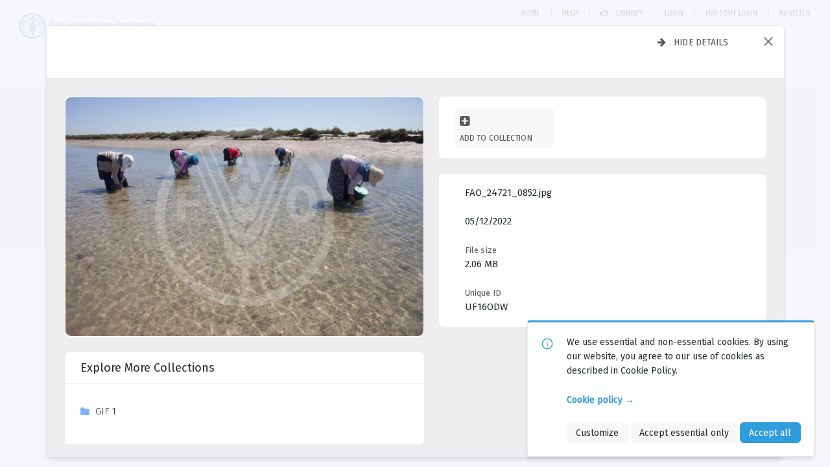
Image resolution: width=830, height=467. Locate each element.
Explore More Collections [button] (147, 368)
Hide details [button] (701, 42)
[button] (768, 41)
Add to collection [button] (496, 138)
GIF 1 (105, 411)
